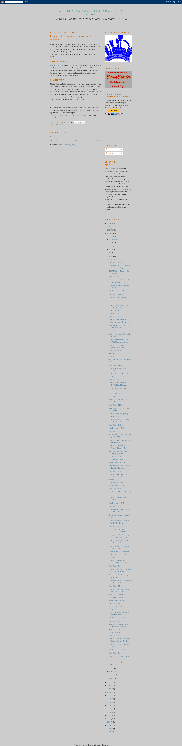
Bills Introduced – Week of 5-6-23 (120, 552)
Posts (109, 149)
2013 (109, 712)
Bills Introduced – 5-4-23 (117, 600)
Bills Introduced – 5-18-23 (117, 428)
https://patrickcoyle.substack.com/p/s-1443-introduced (68, 115)
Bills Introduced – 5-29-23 (117, 291)
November (112, 239)
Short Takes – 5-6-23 (115, 566)
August (111, 249)
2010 (109, 722)
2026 (109, 223)
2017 (109, 699)
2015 (109, 705)
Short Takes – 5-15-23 (116, 506)
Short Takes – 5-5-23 (115, 586)
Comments (111, 153)
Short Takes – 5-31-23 (116, 262)
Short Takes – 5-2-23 (115, 635)
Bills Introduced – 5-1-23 (117, 650)
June (111, 256)
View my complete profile (113, 212)
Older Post (97, 140)
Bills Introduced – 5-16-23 (117, 485)
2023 (109, 233)
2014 (109, 709)
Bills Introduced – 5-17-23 (117, 462)
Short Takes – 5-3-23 (115, 621)
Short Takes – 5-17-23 (116, 471)
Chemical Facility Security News (91, 12)
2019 (109, 692)
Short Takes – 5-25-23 (116, 331)
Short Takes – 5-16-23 (116, 489)
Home (53, 27)
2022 (109, 682)
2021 (109, 685)
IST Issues (62, 27)
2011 (109, 719)
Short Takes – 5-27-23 (116, 294)
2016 (109, 702)
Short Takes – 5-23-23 (116, 365)
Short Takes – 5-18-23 (116, 431)
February (112, 675)
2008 (109, 729)
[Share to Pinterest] (83, 122)
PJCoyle (109, 164)
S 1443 (87, 44)
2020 (109, 689)
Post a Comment (55, 137)
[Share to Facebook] (81, 122)
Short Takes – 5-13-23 (116, 526)
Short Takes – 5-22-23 (116, 379)
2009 (109, 725)
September (113, 246)
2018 (109, 695)
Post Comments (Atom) (67, 145)
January (112, 678)
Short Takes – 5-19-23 (116, 425)
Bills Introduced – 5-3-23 (117, 618)
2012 (109, 715)
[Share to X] (79, 122)
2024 (109, 230)
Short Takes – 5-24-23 (116, 351)
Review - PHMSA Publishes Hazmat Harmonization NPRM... (118, 299)
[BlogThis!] (76, 122)
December (112, 236)
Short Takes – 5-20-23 (116, 405)
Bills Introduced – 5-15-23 (117, 503)
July (110, 253)
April (111, 668)
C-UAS (57, 124)
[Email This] (74, 122)
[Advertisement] (116, 129)
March (111, 671)
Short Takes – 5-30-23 (116, 276)
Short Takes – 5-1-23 (115, 653)
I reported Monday (58, 65)
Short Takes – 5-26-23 (116, 316)
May (111, 259)
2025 (109, 227)
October (112, 243)
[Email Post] (71, 122)
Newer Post (54, 140)
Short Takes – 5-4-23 (115, 603)
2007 (109, 732)
